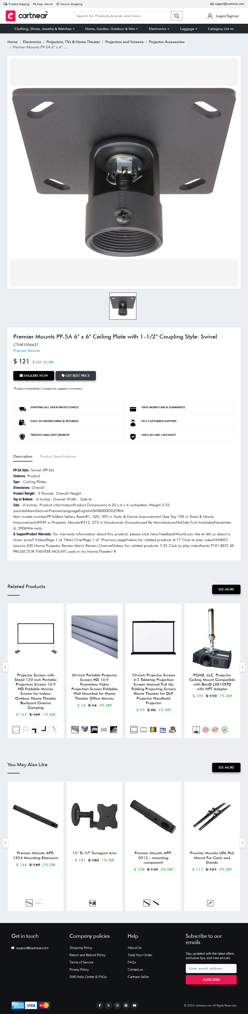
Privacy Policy (79, 969)
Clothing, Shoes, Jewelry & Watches (43, 29)
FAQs (132, 962)
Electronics (157, 29)
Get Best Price (77, 376)
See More (226, 589)
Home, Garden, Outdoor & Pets (110, 29)
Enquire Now (35, 376)
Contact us (135, 969)
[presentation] (5, 667)
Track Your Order (140, 955)
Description (22, 456)
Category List (219, 29)
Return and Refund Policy (87, 955)
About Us (134, 948)
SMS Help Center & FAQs (88, 977)
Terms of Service (81, 962)
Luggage (187, 29)
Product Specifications (58, 456)
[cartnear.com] (27, 15)
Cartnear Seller (138, 977)
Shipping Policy (81, 948)
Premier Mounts (26, 350)
